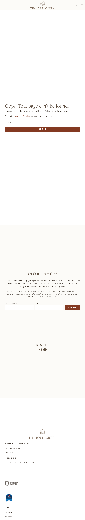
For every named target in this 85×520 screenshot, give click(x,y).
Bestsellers (9, 512)
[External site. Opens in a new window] (11, 483)
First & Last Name (11, 303)
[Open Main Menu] (3, 5)
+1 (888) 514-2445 (10, 458)
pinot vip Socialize (22, 116)
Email (37, 303)
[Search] (77, 5)
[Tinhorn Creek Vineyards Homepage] (42, 5)
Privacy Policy (52, 296)
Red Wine (8, 516)
